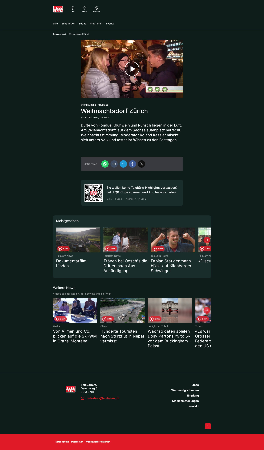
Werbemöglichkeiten (185, 390)
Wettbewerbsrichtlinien (98, 441)
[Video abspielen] (132, 69)
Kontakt (194, 406)
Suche (82, 23)
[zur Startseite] (58, 9)
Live (55, 23)
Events (110, 23)
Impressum (77, 441)
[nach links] (57, 240)
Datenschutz (62, 441)
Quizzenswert (59, 34)
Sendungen (68, 23)
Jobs (195, 384)
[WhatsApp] (105, 164)
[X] (141, 164)
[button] (114, 164)
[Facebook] (132, 164)
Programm (96, 23)
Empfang (193, 395)
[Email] (123, 164)
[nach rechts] (207, 240)
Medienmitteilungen (185, 400)
